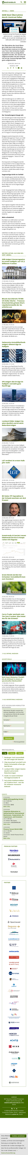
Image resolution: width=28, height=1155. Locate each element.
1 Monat (20, 753)
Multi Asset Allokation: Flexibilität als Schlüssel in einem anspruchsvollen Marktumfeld (13, 679)
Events (4, 794)
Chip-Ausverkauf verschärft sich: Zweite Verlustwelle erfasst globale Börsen (15, 764)
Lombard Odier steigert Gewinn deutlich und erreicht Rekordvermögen (14, 771)
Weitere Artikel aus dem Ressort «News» (13, 254)
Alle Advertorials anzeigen (12, 699)
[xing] (10, 68)
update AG (15, 1114)
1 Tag (4, 753)
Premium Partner (10, 846)
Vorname (7, 720)
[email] (18, 68)
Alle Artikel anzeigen (10, 653)
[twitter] (15, 68)
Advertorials (7, 659)
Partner (7, 882)
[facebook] (12, 68)
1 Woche (11, 753)
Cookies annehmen (18, 1136)
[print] (20, 68)
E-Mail (6, 732)
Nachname (7, 726)
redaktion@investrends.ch (12, 1103)
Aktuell (5, 11)
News (12, 11)
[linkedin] (7, 68)
